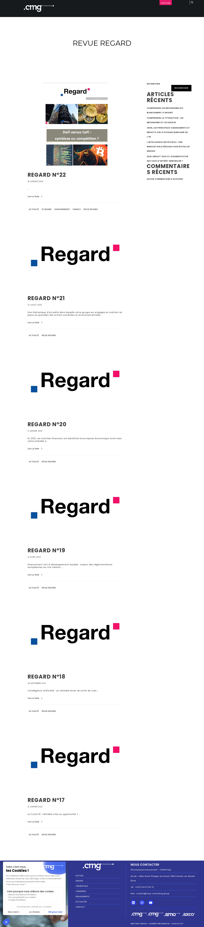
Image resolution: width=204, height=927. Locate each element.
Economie (47, 209)
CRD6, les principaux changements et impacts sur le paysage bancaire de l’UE (168, 132)
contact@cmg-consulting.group (152, 893)
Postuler (165, 3)
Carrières (81, 891)
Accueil (80, 875)
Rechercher (153, 84)
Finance (77, 209)
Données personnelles (159, 924)
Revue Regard (91, 209)
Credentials (82, 886)
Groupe (79, 881)
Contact (80, 907)
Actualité (34, 209)
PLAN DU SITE (177, 924)
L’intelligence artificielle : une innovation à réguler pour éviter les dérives (168, 146)
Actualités (81, 901)
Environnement (62, 209)
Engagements (83, 896)
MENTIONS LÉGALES (139, 924)
